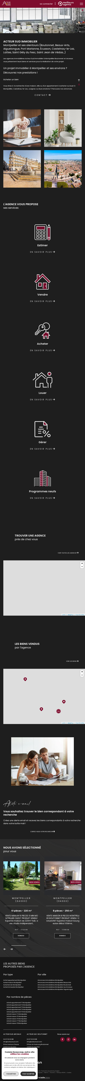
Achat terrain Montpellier (12, 985)
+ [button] (82, 563)
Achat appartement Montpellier (14, 980)
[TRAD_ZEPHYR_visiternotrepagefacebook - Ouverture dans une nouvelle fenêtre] (62, 1039)
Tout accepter (28, 1074)
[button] (11, 949)
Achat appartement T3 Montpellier (19, 1007)
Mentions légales (38, 1072)
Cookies (69, 1072)
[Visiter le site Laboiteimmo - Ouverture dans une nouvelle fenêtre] (42, 1076)
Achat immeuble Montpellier (13, 987)
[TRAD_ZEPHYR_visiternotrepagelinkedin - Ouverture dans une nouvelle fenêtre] (74, 1039)
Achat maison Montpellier (12, 982)
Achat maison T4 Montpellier (17, 1014)
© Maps (70, 615)
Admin (46, 1072)
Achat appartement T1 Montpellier (19, 1003)
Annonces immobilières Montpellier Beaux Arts (54, 982)
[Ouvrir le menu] (81, 4)
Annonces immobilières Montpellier (50, 980)
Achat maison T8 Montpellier (17, 1023)
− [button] (82, 566)
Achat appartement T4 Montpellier (19, 1009)
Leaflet (63, 615)
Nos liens (52, 1072)
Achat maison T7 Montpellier (17, 1021)
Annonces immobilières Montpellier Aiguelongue (55, 989)
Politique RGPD (61, 1072)
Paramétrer (11, 1074)
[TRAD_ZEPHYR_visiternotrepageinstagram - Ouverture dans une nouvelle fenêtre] (68, 1039)
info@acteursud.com (10, 1042)
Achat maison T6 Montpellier (17, 1019)
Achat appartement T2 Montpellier (19, 1005)
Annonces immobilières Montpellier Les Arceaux (55, 987)
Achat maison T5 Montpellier (17, 1016)
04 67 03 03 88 (8, 1039)
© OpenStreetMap (79, 615)
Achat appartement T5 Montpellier (19, 1012)
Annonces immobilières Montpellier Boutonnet (54, 985)
